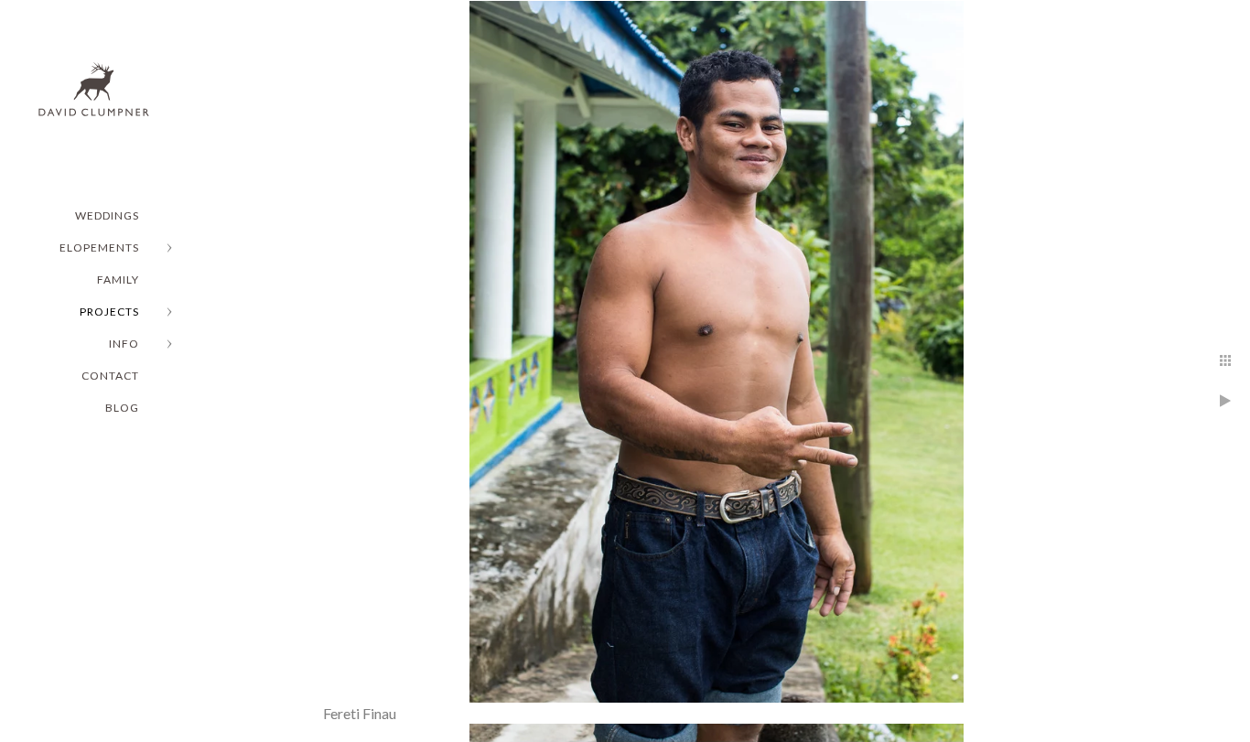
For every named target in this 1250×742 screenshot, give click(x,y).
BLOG (122, 407)
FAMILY (118, 279)
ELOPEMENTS (99, 247)
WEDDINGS (107, 215)
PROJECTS (109, 311)
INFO (124, 343)
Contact (110, 375)
